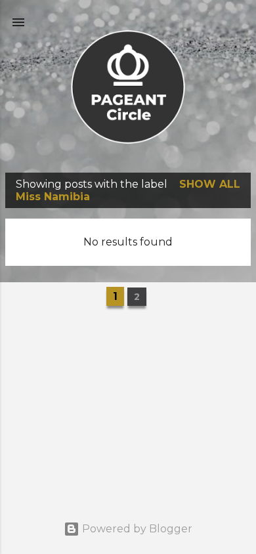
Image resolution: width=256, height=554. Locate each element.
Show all (209, 184)
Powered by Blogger (135, 528)
